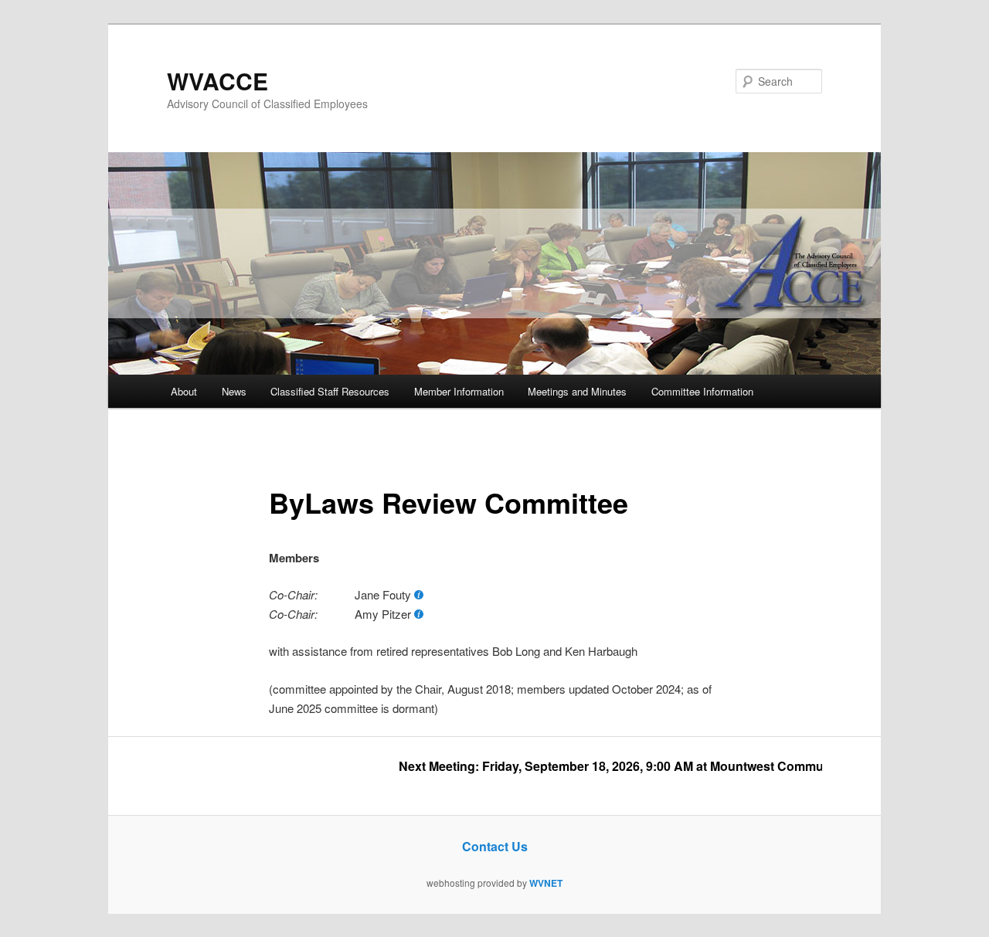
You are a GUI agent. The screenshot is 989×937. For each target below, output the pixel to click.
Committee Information (702, 391)
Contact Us (495, 846)
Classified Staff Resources (329, 391)
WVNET (545, 883)
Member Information (459, 391)
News (234, 391)
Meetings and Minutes (577, 391)
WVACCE (217, 80)
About (184, 391)
